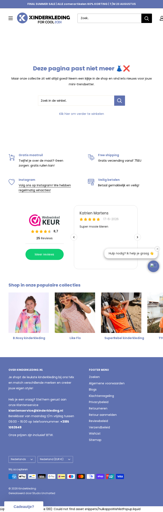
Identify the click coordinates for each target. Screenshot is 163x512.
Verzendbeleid (99, 427)
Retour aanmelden (103, 415)
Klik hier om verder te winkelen (81, 114)
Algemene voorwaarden (107, 383)
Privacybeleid (98, 402)
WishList (95, 433)
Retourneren (98, 408)
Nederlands (18, 459)
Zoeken (94, 377)
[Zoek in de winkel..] (119, 101)
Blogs (93, 389)
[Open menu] (10, 18)
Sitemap (95, 440)
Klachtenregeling (101, 396)
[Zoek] (146, 18)
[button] (153, 266)
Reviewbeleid (98, 421)
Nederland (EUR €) (51, 459)
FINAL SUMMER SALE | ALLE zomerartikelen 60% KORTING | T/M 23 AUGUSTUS (81, 4)
